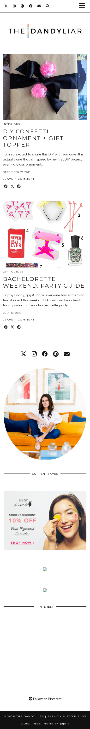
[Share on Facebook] (6, 186)
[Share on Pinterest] (19, 186)
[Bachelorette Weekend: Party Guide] (45, 234)
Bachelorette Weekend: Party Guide (44, 282)
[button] (83, 6)
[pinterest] (56, 353)
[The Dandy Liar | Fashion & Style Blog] (45, 24)
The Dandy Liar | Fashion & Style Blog (51, 716)
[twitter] (23, 353)
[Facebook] (31, 6)
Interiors (11, 124)
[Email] (39, 6)
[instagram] (34, 353)
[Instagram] (14, 6)
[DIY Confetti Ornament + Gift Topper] (45, 87)
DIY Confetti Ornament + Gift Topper (33, 138)
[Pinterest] (22, 6)
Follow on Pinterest (46, 699)
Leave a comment (19, 178)
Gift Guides (13, 271)
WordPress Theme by (45, 723)
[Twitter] (6, 6)
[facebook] (45, 353)
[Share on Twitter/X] (12, 186)
